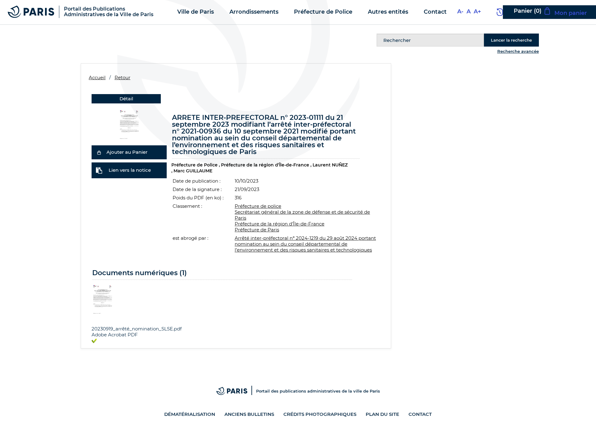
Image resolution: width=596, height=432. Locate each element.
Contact (420, 414)
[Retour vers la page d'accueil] (31, 11)
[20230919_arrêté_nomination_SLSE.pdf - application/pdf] (103, 298)
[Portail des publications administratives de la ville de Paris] (236, 391)
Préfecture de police (258, 206)
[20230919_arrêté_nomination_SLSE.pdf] (129, 123)
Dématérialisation (189, 414)
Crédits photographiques (319, 414)
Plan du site (382, 414)
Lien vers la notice (130, 170)
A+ (477, 11)
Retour (122, 77)
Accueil (97, 77)
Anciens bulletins (249, 414)
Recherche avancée (518, 51)
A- (460, 11)
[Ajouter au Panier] (99, 152)
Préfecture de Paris (257, 230)
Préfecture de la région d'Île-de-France (279, 224)
